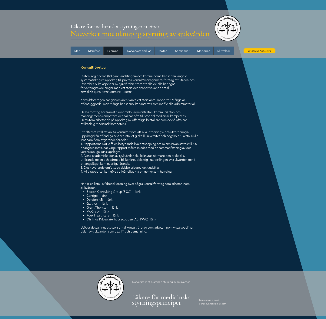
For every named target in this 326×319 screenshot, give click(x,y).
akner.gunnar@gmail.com (212, 303)
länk (138, 192)
